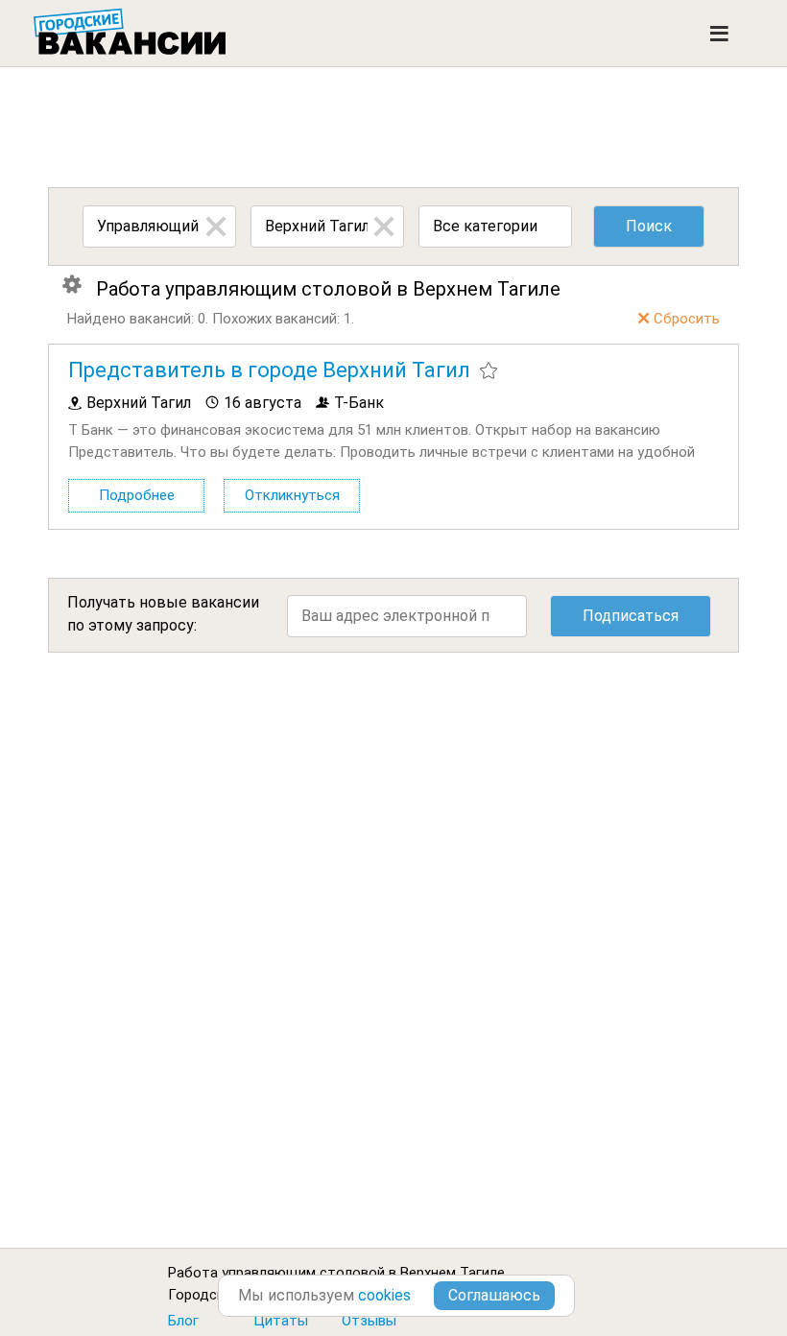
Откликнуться (292, 495)
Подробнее (137, 495)
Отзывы (369, 1320)
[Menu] (719, 33)
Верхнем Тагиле (452, 1272)
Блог (183, 1320)
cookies (384, 1295)
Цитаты (280, 1320)
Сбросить (687, 318)
